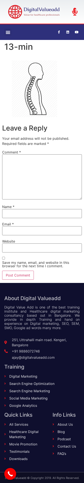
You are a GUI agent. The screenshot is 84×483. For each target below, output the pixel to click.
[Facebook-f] (59, 32)
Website (8, 241)
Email (8, 224)
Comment (11, 152)
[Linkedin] (67, 32)
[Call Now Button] (10, 474)
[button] (7, 32)
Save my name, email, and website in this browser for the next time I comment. (35, 264)
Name (8, 206)
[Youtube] (76, 32)
